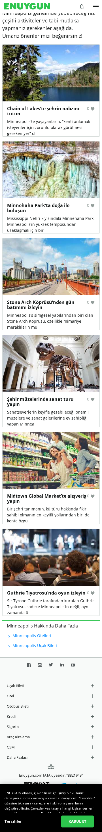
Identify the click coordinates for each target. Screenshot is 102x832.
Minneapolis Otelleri (31, 635)
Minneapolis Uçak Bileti (34, 645)
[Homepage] (27, 6)
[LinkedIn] (61, 667)
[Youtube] (72, 667)
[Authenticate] (96, 7)
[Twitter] (50, 667)
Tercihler (13, 821)
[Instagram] (40, 667)
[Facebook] (29, 667)
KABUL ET (77, 821)
